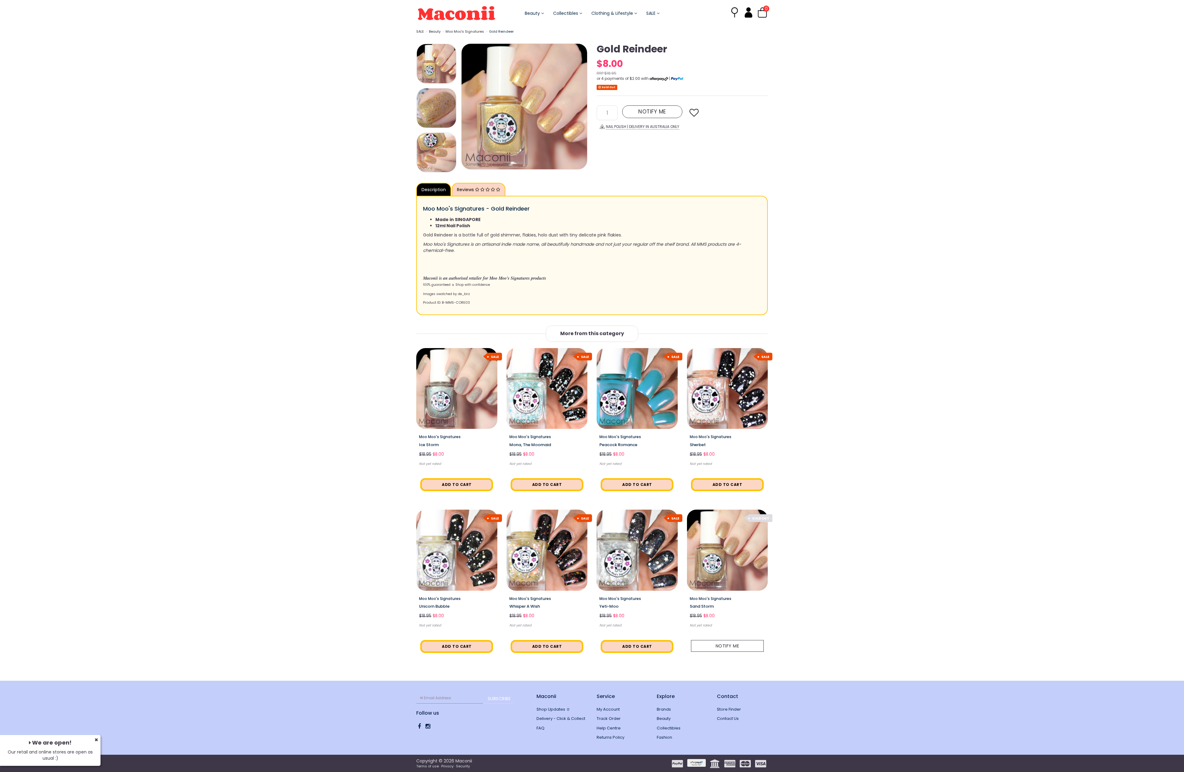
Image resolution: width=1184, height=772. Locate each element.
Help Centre (609, 728)
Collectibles (566, 13)
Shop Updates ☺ (553, 709)
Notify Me (727, 646)
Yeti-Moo (609, 606)
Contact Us (728, 718)
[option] (524, 106)
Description (433, 190)
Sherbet (698, 445)
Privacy (447, 766)
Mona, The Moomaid (530, 445)
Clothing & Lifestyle (612, 13)
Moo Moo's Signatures (465, 31)
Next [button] (579, 106)
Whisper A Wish (524, 606)
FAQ (540, 728)
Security (463, 766)
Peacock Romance (618, 445)
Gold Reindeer (501, 31)
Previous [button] (469, 106)
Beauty (533, 13)
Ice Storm (429, 445)
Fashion (664, 737)
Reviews (466, 190)
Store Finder (729, 709)
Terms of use (427, 766)
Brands (664, 709)
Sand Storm (702, 606)
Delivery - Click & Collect (560, 718)
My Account (608, 709)
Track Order (609, 718)
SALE (651, 13)
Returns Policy (610, 737)
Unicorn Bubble (434, 606)
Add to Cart (457, 484)
